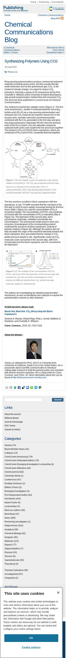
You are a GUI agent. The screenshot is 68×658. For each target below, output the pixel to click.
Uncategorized (11, 574)
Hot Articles (10, 498)
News (7, 518)
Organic (8, 545)
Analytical (9, 529)
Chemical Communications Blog (29, 32)
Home (33, 2)
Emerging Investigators (15, 491)
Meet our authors (13, 510)
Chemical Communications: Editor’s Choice (12, 50)
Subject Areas (11, 525)
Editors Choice (11, 487)
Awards (8, 445)
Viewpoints (10, 578)
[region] (31, 622)
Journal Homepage (14, 422)
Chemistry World (12, 476)
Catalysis (9, 453)
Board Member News (15, 449)
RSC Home (10, 425)
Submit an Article (12, 429)
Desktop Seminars (13, 483)
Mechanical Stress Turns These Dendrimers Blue (55, 50)
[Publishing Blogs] (34, 8)
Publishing (44, 2)
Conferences (11, 479)
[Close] (58, 592)
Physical (9, 552)
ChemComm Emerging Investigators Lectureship (28, 464)
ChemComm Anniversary (16, 457)
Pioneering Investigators (16, 521)
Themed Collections (14, 570)
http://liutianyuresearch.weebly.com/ (29, 377)
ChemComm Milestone (15, 468)
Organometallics (12, 548)
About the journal (13, 414)
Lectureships (11, 506)
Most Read (10, 514)
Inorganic (9, 537)
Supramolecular (12, 560)
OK (31, 638)
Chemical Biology (13, 533)
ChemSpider (58, 2)
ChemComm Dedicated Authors (20, 460)
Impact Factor (11, 502)
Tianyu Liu (12, 72)
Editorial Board (12, 418)
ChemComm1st (12, 472)
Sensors (8, 556)
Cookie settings (31, 647)
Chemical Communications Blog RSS (50, 17)
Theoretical (10, 564)
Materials (9, 541)
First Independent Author (16, 495)
